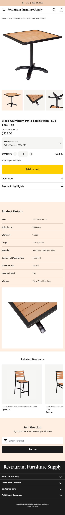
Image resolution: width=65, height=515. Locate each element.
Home (4, 18)
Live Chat (25, 3)
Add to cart (32, 169)
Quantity (7, 154)
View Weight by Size (41, 281)
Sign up (33, 449)
